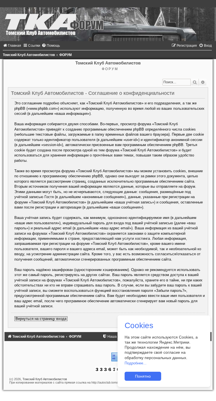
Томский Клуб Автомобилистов (44, 379)
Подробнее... (136, 363)
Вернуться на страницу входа (40, 319)
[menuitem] (12, 46)
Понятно (143, 376)
